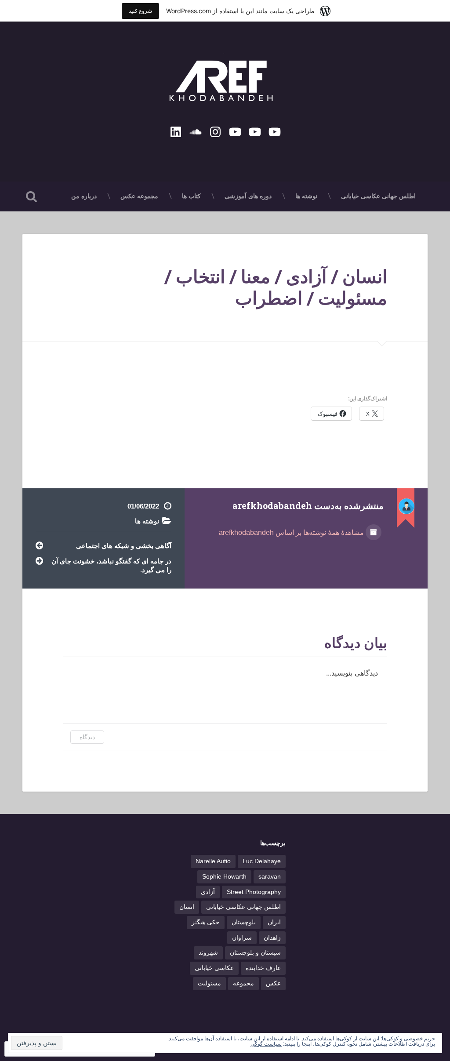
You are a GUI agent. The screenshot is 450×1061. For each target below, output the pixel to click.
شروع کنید (140, 10)
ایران (274, 922)
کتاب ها (191, 196)
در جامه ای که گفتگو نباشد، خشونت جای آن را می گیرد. (111, 565)
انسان (186, 907)
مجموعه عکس (139, 196)
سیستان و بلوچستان (255, 952)
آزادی (208, 892)
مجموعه (243, 983)
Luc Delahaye (262, 861)
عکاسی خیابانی (214, 968)
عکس (273, 983)
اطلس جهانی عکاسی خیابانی (378, 196)
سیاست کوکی (266, 1044)
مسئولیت (209, 983)
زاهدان (272, 937)
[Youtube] (275, 130)
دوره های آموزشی (248, 196)
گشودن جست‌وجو (31, 196)
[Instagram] (215, 130)
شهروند (208, 952)
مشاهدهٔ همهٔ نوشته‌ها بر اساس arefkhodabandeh (292, 532)
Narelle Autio (213, 861)
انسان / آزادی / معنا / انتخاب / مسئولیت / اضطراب (275, 287)
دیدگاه (87, 737)
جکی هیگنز (206, 922)
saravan (269, 876)
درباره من (84, 196)
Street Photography (254, 892)
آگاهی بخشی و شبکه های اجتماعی (123, 545)
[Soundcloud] (196, 130)
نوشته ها (306, 196)
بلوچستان (244, 922)
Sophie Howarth (224, 876)
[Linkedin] (176, 130)
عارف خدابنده (263, 968)
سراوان (242, 937)
